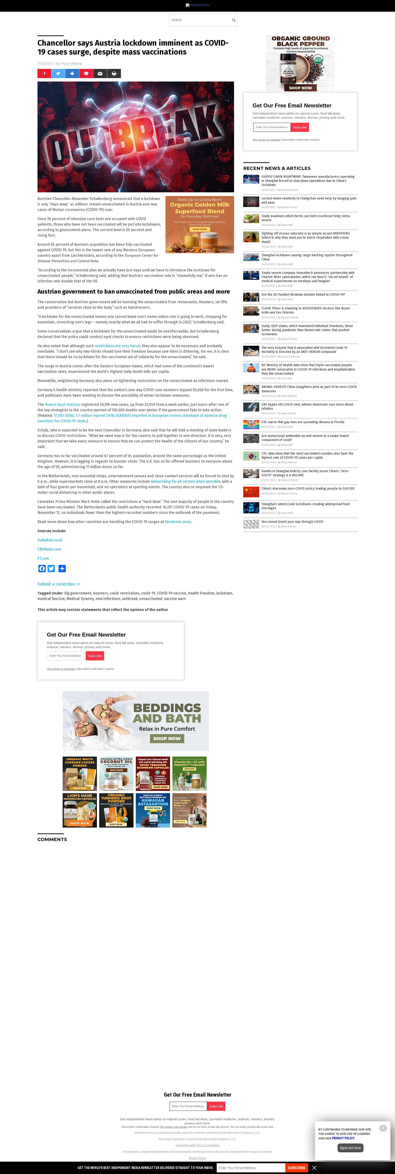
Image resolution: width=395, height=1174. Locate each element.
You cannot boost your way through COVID (292, 522)
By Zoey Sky (285, 378)
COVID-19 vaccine (171, 593)
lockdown (224, 593)
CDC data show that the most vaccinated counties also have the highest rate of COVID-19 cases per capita (307, 456)
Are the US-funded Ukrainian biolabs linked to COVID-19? (303, 295)
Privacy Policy (197, 1158)
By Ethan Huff (285, 224)
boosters (100, 593)
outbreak (130, 599)
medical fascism (51, 599)
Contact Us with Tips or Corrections (197, 1145)
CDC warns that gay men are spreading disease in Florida (303, 422)
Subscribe (296, 1168)
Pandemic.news (178, 522)
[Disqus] (135, 903)
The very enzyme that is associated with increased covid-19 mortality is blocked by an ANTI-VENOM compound (304, 350)
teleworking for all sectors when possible (185, 481)
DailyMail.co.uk (49, 540)
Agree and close (350, 1148)
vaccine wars (175, 599)
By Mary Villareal (287, 396)
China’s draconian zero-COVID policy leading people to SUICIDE (308, 488)
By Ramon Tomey (287, 207)
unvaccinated (150, 599)
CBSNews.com (49, 549)
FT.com (43, 558)
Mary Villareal (71, 64)
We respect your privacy (174, 1126)
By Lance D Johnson (289, 356)
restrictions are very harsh (117, 346)
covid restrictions (124, 593)
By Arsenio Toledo (288, 189)
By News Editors (287, 413)
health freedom (201, 593)
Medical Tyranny (80, 599)
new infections (108, 599)
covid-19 (148, 593)
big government (77, 593)
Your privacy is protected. (61, 668)
